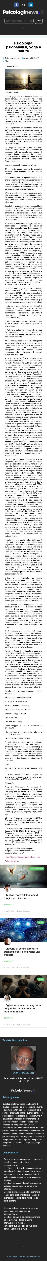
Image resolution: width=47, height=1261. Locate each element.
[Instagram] (23, 4)
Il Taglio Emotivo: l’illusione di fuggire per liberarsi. (21, 897)
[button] (23, 28)
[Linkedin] (30, 4)
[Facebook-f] (16, 4)
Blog (7, 61)
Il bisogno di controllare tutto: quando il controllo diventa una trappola (22, 951)
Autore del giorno (12, 861)
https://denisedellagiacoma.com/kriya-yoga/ (22, 857)
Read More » (9, 904)
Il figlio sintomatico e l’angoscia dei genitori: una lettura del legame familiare (22, 1008)
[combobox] (19, 21)
